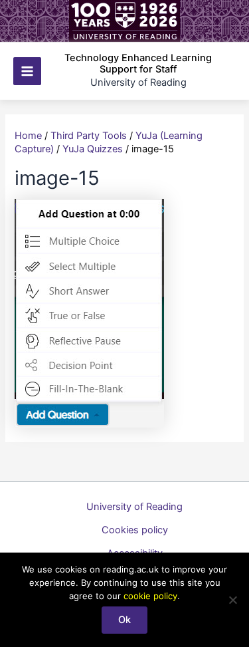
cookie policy (150, 595)
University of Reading (134, 507)
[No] (232, 599)
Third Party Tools (88, 136)
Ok (124, 620)
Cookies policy (135, 530)
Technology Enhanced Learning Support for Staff (138, 64)
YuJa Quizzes (92, 149)
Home (28, 136)
